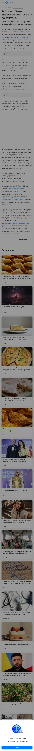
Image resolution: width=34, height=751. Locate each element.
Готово (17, 747)
